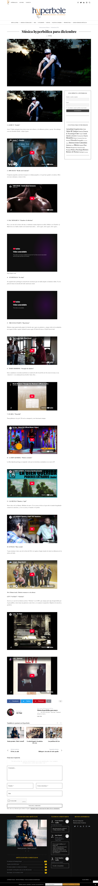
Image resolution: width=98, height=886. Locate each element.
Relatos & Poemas (72, 152)
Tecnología (86, 152)
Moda (73, 145)
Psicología (79, 150)
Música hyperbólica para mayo (47, 710)
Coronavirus (80, 136)
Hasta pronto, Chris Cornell (15, 741)
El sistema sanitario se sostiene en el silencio (17, 867)
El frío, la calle (15, 750)
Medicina (68, 145)
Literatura (83, 142)
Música (48, 27)
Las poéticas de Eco (54, 741)
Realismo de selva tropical (57, 862)
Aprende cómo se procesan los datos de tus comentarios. (45, 808)
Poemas (68, 150)
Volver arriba (85, 879)
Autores (22, 2)
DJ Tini (50, 36)
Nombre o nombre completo (72, 96)
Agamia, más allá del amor (13, 864)
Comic (80, 134)
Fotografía (80, 140)
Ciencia (80, 131)
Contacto (28, 2)
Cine (77, 133)
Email (67, 102)
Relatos (85, 149)
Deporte (86, 136)
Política (73, 150)
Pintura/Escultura (81, 147)
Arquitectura (78, 129)
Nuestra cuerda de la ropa (27, 848)
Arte (84, 129)
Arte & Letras (72, 131)
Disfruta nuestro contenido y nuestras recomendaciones (31, 884)
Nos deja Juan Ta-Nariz (56, 825)
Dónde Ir (75, 138)
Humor (67, 143)
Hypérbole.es (14, 2)
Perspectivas (74, 147)
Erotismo (68, 140)
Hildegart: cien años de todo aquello (49, 750)
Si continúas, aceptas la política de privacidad (77, 107)
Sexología (81, 152)
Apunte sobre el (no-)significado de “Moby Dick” (59, 839)
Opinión (81, 145)
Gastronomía (85, 140)
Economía (80, 138)
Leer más (39, 716)
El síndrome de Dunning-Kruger (14, 861)
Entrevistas (84, 138)
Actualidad (70, 129)
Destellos (69, 138)
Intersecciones (42, 27)
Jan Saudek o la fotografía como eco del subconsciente (19, 869)
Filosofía (74, 140)
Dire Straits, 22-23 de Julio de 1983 (15, 872)
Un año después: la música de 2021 (35, 742)
